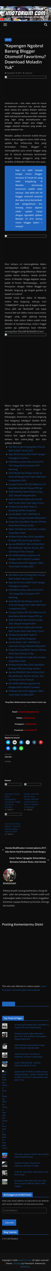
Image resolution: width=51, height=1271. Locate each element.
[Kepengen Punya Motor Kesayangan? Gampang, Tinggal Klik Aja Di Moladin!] (13, 788)
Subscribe (9, 1222)
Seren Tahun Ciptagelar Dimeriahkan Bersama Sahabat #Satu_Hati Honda (27, 860)
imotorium (28, 73)
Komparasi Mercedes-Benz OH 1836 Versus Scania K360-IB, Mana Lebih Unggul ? (30, 1183)
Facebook (8, 1004)
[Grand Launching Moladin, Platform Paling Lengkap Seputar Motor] (13, 818)
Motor (8, 40)
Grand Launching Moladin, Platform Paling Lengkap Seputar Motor (12, 827)
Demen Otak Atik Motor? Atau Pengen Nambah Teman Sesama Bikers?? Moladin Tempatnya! (31, 800)
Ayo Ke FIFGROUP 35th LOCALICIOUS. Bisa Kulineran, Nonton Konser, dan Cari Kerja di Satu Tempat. (27, 548)
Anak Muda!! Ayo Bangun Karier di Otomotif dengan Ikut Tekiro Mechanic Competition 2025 (27, 477)
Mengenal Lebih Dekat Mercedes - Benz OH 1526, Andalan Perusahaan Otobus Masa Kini (30, 1036)
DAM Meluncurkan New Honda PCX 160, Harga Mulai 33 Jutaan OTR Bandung (26, 465)
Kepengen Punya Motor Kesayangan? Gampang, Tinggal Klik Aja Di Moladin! (13, 800)
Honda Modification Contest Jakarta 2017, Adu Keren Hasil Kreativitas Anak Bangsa (26, 850)
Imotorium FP (31, 730)
